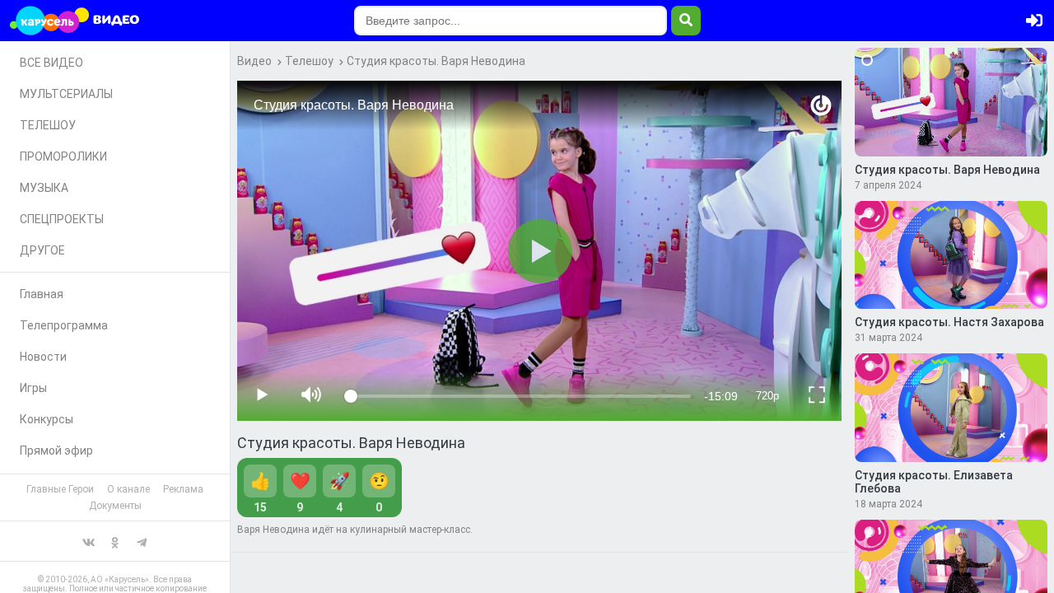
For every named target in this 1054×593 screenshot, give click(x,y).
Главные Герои (60, 489)
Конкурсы (46, 419)
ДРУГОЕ (42, 250)
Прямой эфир (56, 450)
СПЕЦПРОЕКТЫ (62, 219)
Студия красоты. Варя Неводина (436, 61)
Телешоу (309, 61)
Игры (33, 388)
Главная (41, 294)
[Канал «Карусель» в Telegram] (141, 541)
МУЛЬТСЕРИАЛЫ (66, 93)
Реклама (183, 489)
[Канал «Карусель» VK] (89, 541)
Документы (115, 505)
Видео (254, 61)
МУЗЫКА (44, 187)
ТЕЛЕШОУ (48, 125)
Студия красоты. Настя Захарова (949, 322)
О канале (128, 489)
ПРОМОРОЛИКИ (63, 156)
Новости (43, 356)
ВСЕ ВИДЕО (51, 62)
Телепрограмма (64, 325)
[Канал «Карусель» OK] (115, 541)
